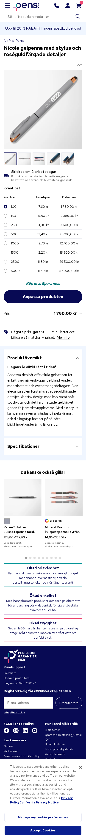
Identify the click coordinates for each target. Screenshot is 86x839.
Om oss (8, 746)
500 (14, 234)
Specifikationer (23, 446)
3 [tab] (34, 558)
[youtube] (34, 732)
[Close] (80, 767)
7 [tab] (51, 558)
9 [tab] (60, 558)
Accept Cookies (43, 830)
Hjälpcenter (52, 730)
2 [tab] (30, 558)
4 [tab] (39, 558)
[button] (7, 521)
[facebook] (7, 732)
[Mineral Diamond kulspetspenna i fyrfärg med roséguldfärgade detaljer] (64, 497)
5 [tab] (43, 558)
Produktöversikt (24, 357)
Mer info (63, 337)
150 (13, 216)
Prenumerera (68, 703)
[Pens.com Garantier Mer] (20, 655)
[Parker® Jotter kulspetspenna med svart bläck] (22, 497)
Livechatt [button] (10, 673)
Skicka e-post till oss (16, 678)
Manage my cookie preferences (43, 817)
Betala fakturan (55, 744)
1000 (15, 243)
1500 (14, 252)
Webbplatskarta (55, 754)
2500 (15, 262)
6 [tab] (47, 558)
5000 (15, 271)
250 (14, 225)
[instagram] (16, 732)
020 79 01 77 (27, 683)
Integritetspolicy (14, 712)
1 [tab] (26, 558)
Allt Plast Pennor (15, 41)
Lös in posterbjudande (59, 749)
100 (14, 207)
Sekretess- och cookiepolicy (21, 756)
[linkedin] (25, 732)
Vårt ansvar (10, 751)
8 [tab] (56, 558)
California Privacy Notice (39, 802)
